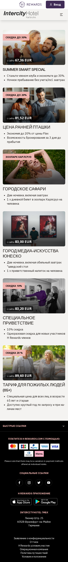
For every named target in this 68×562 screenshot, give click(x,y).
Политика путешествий (34, 553)
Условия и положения (34, 556)
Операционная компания (34, 549)
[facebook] (19, 482)
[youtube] (48, 482)
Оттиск (34, 542)
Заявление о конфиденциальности (34, 538)
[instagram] (29, 482)
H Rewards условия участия (34, 545)
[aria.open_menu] (61, 14)
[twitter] (38, 482)
